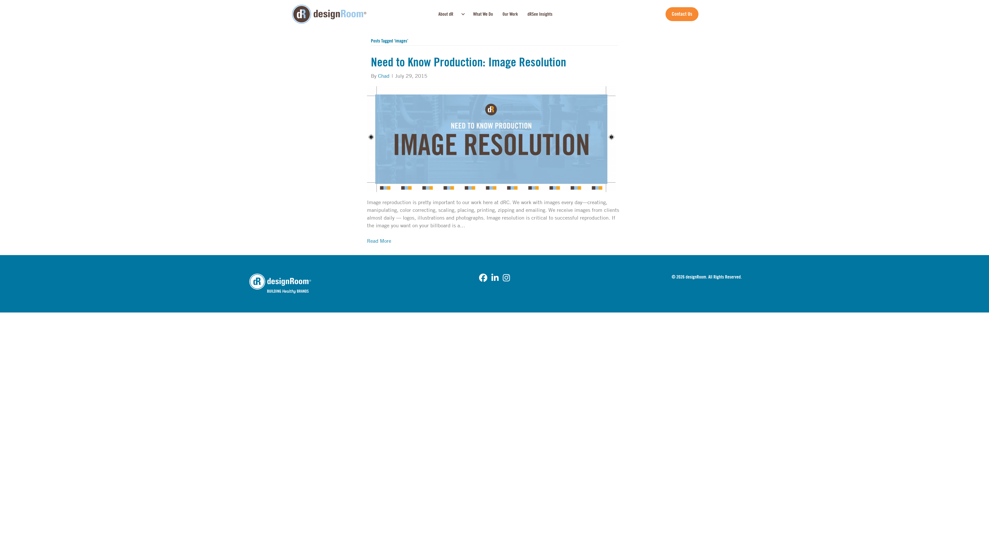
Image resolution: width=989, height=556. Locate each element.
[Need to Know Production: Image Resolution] (491, 138)
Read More (379, 241)
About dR (445, 14)
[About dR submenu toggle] (463, 14)
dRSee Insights (539, 14)
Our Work (510, 14)
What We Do (483, 14)
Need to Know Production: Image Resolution (468, 62)
